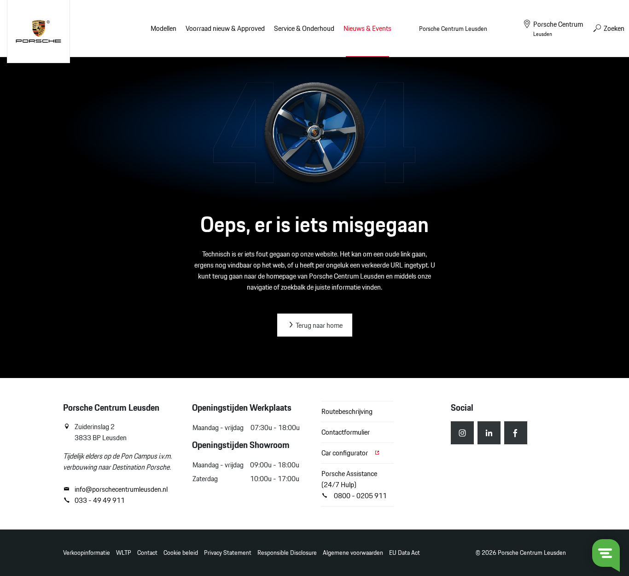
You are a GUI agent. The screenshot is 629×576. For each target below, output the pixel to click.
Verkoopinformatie (86, 553)
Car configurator (345, 453)
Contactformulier (345, 432)
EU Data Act (404, 553)
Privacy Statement (227, 553)
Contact (147, 553)
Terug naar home (318, 325)
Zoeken (613, 28)
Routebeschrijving (347, 411)
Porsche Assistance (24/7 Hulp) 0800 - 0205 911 (354, 484)
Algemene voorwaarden (353, 553)
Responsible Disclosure (287, 553)
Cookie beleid (180, 553)
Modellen (163, 28)
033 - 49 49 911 (100, 500)
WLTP (123, 553)
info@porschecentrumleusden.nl (121, 489)
